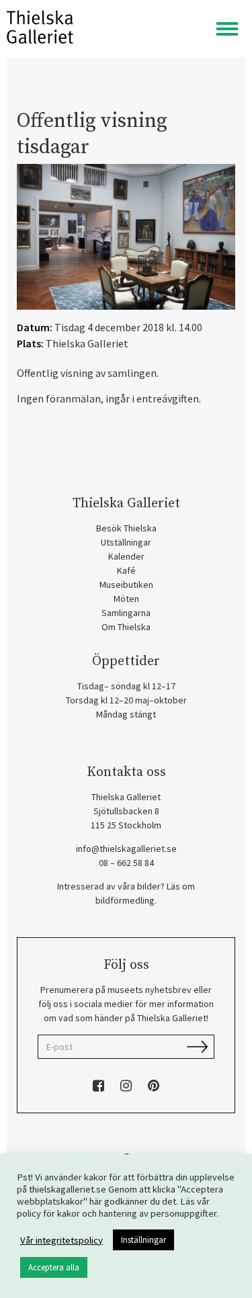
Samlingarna (126, 613)
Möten (126, 599)
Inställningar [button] (143, 1240)
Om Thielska (126, 627)
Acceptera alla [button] (53, 1267)
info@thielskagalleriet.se (126, 848)
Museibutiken (126, 584)
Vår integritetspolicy (61, 1240)
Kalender (126, 556)
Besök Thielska (126, 528)
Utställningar (126, 542)
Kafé (126, 570)
